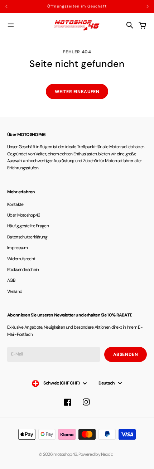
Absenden (125, 354)
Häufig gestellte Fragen (28, 226)
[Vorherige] (20, 6)
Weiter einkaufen (77, 92)
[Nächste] (147, 6)
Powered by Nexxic (96, 454)
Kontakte (15, 204)
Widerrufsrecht (21, 259)
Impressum (17, 248)
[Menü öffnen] (10, 25)
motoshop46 (65, 454)
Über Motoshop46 (23, 215)
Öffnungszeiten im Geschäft (76, 6)
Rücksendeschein (23, 269)
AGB (11, 280)
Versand (14, 291)
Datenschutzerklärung (27, 237)
